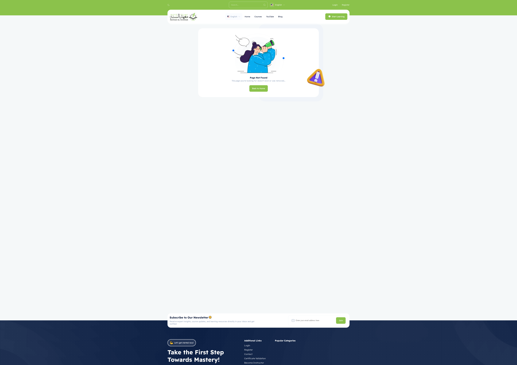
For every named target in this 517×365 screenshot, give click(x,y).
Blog (280, 16)
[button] (168, 5)
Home (247, 16)
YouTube (270, 16)
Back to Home (258, 88)
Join (341, 320)
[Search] (264, 5)
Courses (258, 16)
